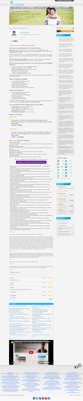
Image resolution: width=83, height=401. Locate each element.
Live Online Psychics (62, 223)
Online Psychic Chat (62, 225)
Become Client (40, 8)
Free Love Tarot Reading (38, 312)
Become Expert (31, 8)
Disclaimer (58, 8)
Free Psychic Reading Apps (16, 309)
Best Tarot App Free (37, 308)
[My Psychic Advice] (17, 3)
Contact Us (66, 8)
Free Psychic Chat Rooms (73, 379)
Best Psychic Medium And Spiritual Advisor (70, 383)
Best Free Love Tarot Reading (49, 377)
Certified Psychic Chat (14, 311)
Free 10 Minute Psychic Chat (69, 386)
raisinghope (61, 204)
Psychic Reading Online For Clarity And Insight (19, 308)
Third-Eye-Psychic (62, 193)
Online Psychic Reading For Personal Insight (19, 321)
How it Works (48, 8)
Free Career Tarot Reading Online (40, 323)
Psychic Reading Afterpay (38, 316)
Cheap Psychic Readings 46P (27, 389)
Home (15, 8)
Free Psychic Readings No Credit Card (29, 373)
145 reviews (22, 37)
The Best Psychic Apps (37, 332)
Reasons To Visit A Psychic (64, 231)
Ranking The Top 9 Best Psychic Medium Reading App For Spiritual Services (10, 378)
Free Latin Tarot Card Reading (16, 323)
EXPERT (69, 0)
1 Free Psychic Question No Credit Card (18, 334)
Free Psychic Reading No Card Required (18, 305)
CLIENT (65, 0)
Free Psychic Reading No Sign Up (17, 316)
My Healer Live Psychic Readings (8, 386)
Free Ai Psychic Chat (69, 76)
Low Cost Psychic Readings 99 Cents (49, 384)
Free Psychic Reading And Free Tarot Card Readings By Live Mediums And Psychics (72, 374)
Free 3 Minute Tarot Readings (16, 330)
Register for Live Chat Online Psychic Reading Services (31, 162)
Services (21, 8)
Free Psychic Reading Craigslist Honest (8, 373)
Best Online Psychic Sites (63, 220)
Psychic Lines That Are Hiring (27, 384)
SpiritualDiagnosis (62, 186)
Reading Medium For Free (66, 112)
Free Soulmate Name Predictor (16, 312)
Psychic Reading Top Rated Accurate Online (32, 380)
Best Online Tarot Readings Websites (40, 311)
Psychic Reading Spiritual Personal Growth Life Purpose (72, 391)
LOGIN (58, 0)
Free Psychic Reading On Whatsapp (40, 309)
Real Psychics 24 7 (36, 330)
